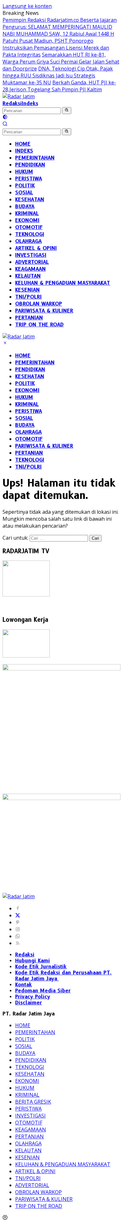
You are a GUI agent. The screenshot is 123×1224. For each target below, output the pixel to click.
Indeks (30, 103)
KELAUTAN (28, 1150)
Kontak (23, 985)
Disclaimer (28, 1003)
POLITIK (25, 383)
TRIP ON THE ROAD (38, 1206)
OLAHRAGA (28, 432)
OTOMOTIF (29, 439)
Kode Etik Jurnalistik (41, 967)
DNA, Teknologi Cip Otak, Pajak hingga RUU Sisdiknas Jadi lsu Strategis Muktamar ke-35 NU (58, 75)
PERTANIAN (29, 453)
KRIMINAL (27, 404)
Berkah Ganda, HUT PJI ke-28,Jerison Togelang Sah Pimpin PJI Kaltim (59, 86)
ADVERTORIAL (32, 1185)
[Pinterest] (17, 922)
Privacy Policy (32, 997)
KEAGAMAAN (30, 1129)
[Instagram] (17, 929)
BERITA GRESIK (33, 1101)
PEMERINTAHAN (35, 363)
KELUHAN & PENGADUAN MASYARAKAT (62, 1164)
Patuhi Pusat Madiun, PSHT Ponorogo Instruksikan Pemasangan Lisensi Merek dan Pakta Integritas (56, 47)
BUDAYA (24, 425)
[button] (66, 110)
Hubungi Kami (32, 961)
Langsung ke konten (27, 6)
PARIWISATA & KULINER (44, 446)
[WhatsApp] (17, 936)
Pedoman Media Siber (43, 991)
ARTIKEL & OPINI (35, 1171)
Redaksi (12, 103)
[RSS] (17, 943)
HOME (23, 356)
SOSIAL (24, 418)
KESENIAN (27, 1157)
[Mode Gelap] (5, 117)
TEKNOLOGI (29, 460)
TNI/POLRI (28, 467)
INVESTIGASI (30, 1115)
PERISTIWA (28, 411)
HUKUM (24, 397)
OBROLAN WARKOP (38, 1192)
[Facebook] (17, 908)
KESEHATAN (29, 376)
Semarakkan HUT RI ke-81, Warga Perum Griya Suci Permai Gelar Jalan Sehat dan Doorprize (61, 61)
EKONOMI (27, 390)
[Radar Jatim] (19, 96)
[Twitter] (17, 915)
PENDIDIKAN (30, 370)
